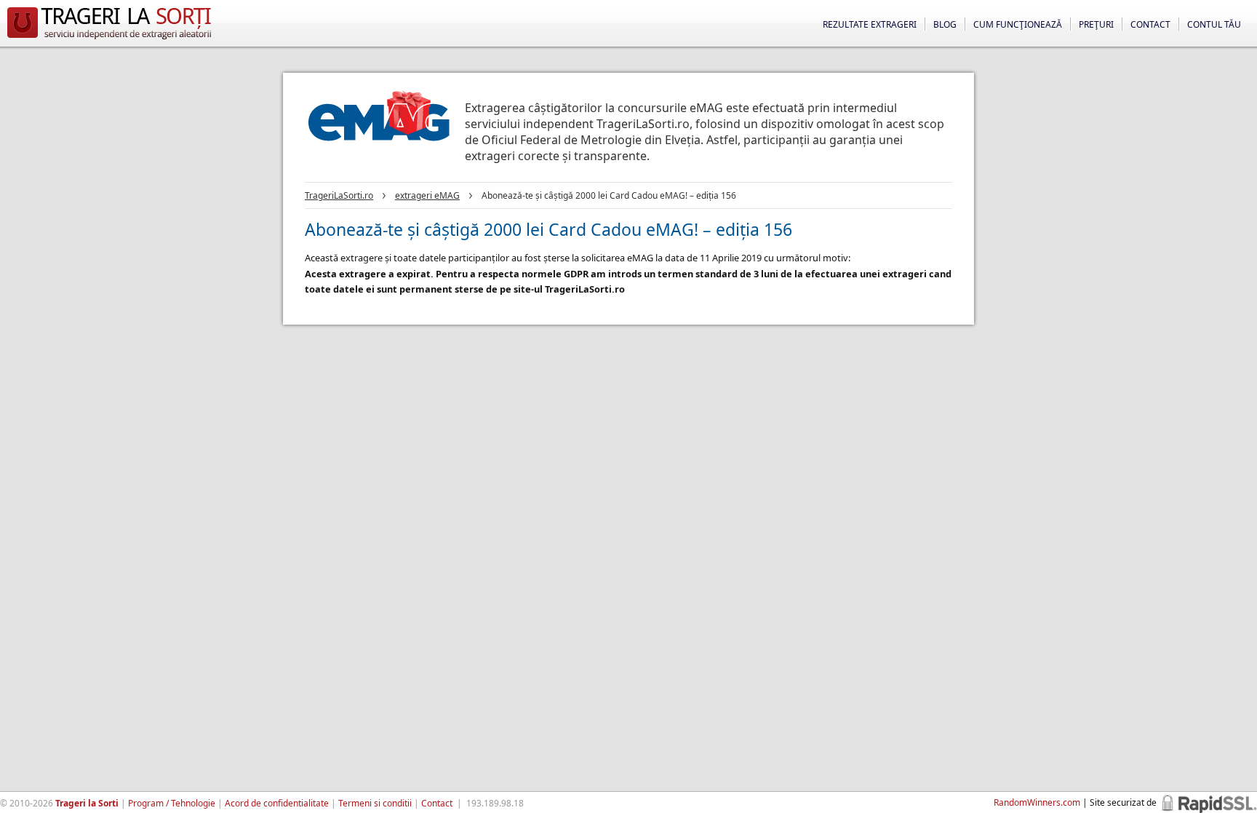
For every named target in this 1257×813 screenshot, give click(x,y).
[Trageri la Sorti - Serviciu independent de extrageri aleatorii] (109, 39)
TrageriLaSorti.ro (339, 195)
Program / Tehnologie (171, 803)
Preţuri (1096, 24)
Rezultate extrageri (870, 24)
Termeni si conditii (375, 803)
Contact (1150, 24)
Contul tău (1214, 24)
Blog (945, 24)
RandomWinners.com (1037, 802)
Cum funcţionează (1017, 24)
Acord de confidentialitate (277, 803)
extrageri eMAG (427, 195)
